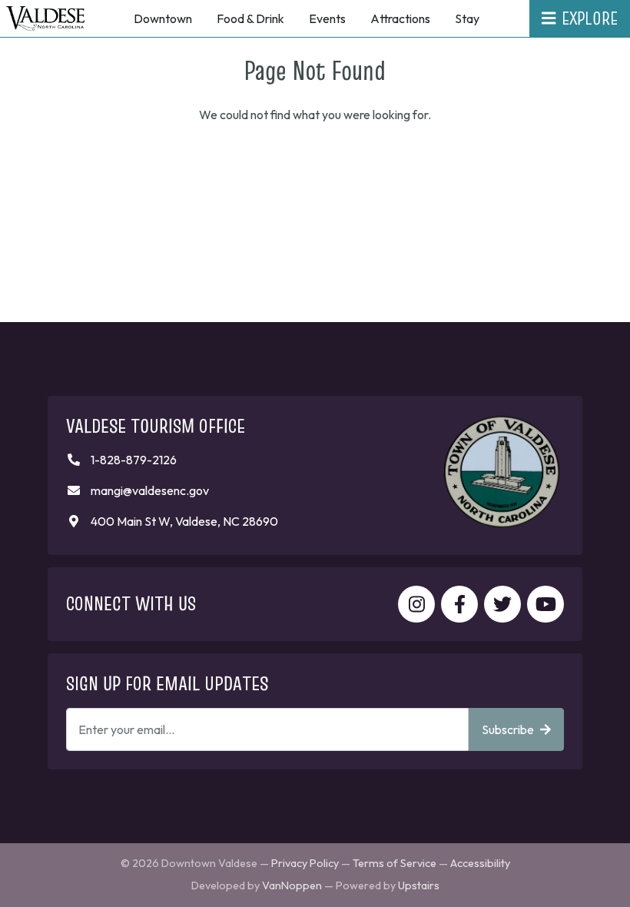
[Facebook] (459, 604)
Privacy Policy (305, 863)
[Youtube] (545, 604)
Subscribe (508, 729)
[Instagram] (416, 604)
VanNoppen (292, 885)
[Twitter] (502, 604)
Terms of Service (394, 863)
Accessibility (480, 863)
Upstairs (418, 885)
